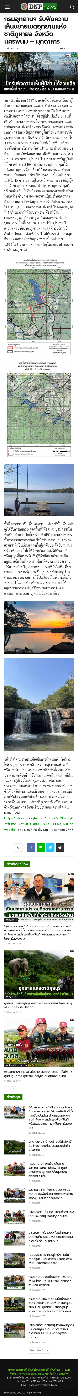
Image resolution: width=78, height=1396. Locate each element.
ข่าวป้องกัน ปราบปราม (16, 1065)
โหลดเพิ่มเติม (37, 1350)
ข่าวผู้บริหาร (11, 919)
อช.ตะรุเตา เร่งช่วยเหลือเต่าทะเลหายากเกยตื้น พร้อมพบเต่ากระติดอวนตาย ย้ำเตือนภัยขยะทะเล (50, 1237)
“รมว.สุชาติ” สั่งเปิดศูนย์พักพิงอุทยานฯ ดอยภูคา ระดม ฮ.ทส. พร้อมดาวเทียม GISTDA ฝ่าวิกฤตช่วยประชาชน (51, 1331)
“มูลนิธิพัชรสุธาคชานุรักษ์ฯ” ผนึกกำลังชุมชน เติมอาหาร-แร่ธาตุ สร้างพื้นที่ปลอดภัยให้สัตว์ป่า (50, 1259)
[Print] (60, 847)
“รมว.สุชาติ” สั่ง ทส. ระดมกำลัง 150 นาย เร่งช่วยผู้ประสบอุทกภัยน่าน (51, 1214)
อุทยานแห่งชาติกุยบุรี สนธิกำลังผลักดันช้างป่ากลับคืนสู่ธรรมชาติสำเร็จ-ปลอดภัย (38, 1005)
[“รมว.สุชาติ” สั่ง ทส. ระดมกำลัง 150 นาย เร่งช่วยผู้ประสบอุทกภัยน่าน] (14, 1217)
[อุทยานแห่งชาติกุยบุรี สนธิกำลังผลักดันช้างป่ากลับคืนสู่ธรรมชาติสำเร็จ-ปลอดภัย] (39, 974)
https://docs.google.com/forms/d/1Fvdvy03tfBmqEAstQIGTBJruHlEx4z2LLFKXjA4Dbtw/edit (38, 824)
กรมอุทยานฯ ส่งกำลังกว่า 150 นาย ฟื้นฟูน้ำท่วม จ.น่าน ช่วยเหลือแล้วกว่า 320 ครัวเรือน (50, 1281)
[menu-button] (7, 7)
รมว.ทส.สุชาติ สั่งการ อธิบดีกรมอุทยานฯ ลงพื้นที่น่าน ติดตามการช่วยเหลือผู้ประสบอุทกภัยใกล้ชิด (50, 1194)
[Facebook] (31, 847)
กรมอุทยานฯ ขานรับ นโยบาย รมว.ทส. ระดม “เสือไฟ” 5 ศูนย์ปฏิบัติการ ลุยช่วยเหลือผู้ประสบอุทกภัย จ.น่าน (38, 1074)
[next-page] (13, 1089)
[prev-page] (6, 1089)
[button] (72, 7)
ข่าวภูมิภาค (10, 996)
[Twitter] (50, 847)
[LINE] (41, 847)
